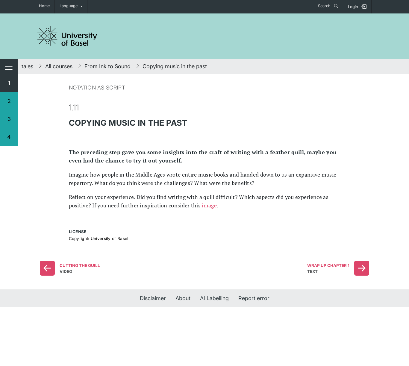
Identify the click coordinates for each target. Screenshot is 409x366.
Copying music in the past (175, 66)
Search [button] (325, 6)
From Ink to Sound (107, 66)
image (209, 205)
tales (27, 66)
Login (353, 6)
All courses (58, 66)
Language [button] (69, 6)
